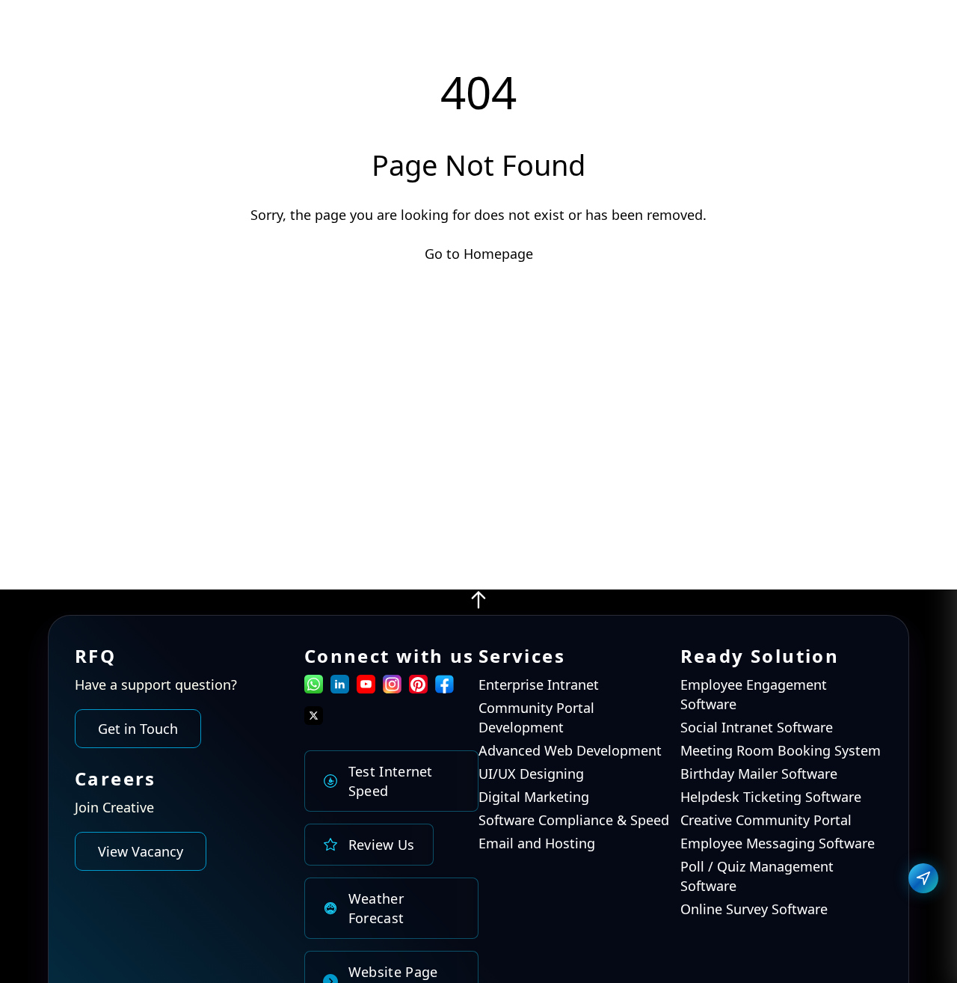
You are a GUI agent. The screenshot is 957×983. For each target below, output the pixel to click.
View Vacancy (140, 852)
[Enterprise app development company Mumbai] (478, 605)
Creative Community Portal (766, 821)
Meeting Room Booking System (780, 751)
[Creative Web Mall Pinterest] (418, 684)
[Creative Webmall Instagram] (392, 688)
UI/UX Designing (531, 774)
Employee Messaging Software (777, 844)
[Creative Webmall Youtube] (366, 688)
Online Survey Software (754, 910)
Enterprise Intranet (538, 684)
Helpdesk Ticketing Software (770, 797)
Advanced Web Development (570, 751)
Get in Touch (138, 729)
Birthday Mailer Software (758, 774)
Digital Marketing (533, 797)
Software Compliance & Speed (573, 821)
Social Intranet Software (756, 728)
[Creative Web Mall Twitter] (313, 720)
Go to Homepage (479, 254)
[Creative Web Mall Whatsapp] (313, 688)
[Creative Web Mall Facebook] (444, 688)
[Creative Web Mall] (107, 35)
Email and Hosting (536, 844)
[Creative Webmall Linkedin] (339, 688)
